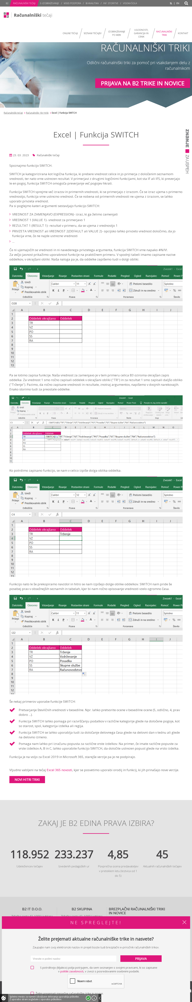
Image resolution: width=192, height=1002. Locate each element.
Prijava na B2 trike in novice (142, 83)
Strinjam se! (88, 998)
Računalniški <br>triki (37, 112)
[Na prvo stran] (29, 15)
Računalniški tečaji (13, 112)
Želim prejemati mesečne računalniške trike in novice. (70, 993)
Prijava (141, 958)
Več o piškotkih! (94, 998)
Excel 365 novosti (59, 770)
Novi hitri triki (27, 779)
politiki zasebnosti (71, 971)
